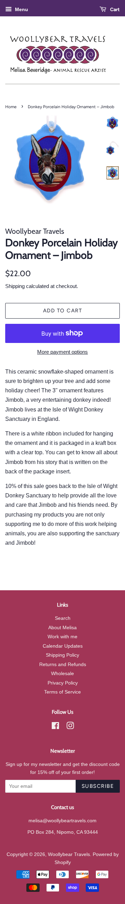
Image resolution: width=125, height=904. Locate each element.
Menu (21, 9)
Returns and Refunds (62, 664)
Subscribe (98, 786)
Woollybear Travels (69, 854)
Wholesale (62, 673)
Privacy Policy (63, 683)
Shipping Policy (62, 655)
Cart (114, 10)
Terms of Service (62, 692)
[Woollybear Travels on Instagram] (70, 727)
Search (62, 618)
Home (11, 106)
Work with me (62, 636)
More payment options (62, 352)
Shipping (15, 286)
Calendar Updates (63, 646)
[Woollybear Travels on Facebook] (55, 727)
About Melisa (62, 627)
